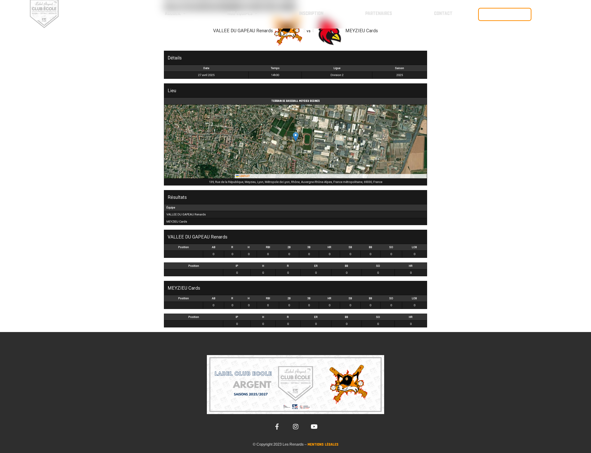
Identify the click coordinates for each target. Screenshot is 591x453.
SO (391, 247)
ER (316, 266)
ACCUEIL (173, 13)
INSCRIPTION (311, 13)
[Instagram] (295, 426)
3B (309, 247)
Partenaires (378, 13)
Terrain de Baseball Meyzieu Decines (295, 101)
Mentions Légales (323, 444)
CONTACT (443, 13)
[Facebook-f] (277, 426)
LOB (414, 247)
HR (329, 247)
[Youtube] (314, 426)
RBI (268, 247)
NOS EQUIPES (240, 13)
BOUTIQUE (504, 14)
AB (213, 247)
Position (183, 247)
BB (370, 247)
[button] (175, 14)
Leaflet (244, 176)
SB (350, 247)
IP (237, 266)
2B (289, 247)
